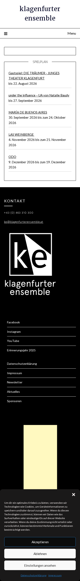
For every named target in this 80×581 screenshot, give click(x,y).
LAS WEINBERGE (21, 134)
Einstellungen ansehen (40, 565)
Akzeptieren (40, 542)
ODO (12, 157)
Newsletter (14, 382)
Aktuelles (13, 391)
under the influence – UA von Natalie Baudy (39, 95)
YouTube (13, 341)
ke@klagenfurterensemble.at (23, 221)
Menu (71, 33)
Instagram (14, 331)
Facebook (13, 322)
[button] (73, 494)
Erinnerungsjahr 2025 (21, 350)
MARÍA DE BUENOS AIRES (28, 112)
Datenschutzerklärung (33, 575)
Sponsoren (14, 401)
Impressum (55, 575)
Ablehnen (40, 554)
